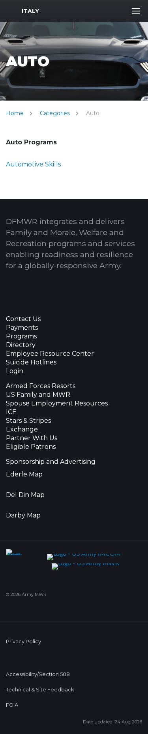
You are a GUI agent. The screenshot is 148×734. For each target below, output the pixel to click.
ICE (11, 412)
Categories (55, 113)
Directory (21, 345)
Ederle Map (24, 474)
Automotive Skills (33, 164)
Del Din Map (25, 495)
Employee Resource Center (50, 354)
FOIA (12, 705)
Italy (30, 11)
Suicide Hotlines (31, 362)
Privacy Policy (23, 641)
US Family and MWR (38, 395)
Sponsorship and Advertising (51, 462)
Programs (21, 336)
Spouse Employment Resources (57, 403)
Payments (22, 328)
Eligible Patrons (31, 447)
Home (15, 113)
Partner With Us (31, 438)
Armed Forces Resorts (40, 386)
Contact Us (23, 319)
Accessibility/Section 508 (38, 674)
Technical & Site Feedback (40, 690)
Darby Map (23, 515)
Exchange (22, 429)
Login (14, 371)
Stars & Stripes (28, 421)
